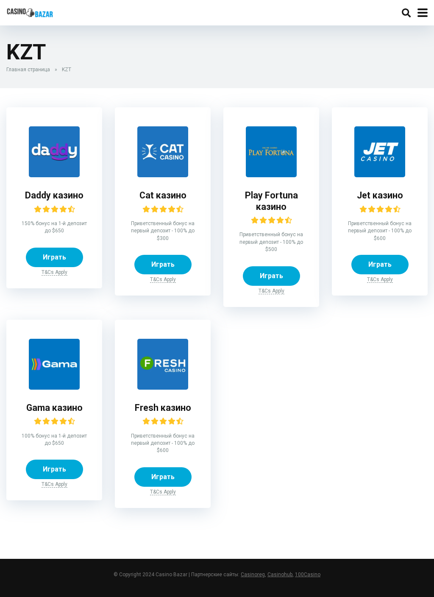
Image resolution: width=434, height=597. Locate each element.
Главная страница (28, 70)
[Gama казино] (54, 364)
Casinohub (279, 574)
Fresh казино (163, 407)
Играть (54, 257)
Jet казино (380, 195)
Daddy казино (54, 195)
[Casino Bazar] (29, 11)
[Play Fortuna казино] (271, 151)
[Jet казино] (379, 151)
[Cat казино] (162, 151)
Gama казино (54, 407)
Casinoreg (253, 574)
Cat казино (162, 195)
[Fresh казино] (162, 364)
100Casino (307, 574)
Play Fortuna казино (271, 201)
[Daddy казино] (54, 151)
